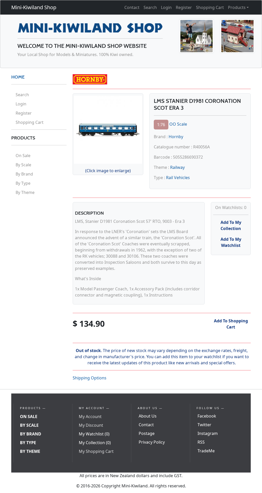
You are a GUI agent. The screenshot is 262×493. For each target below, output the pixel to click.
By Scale (23, 165)
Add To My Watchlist (231, 242)
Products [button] (237, 7)
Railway (177, 167)
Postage (147, 433)
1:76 (161, 124)
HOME (18, 77)
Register (184, 7)
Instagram (208, 433)
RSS (201, 442)
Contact (131, 7)
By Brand (24, 174)
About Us (148, 416)
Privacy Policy (152, 442)
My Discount (91, 425)
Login (166, 7)
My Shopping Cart (96, 451)
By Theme (25, 192)
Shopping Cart (210, 7)
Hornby (176, 136)
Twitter (204, 425)
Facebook (207, 416)
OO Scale (178, 124)
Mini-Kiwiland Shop (33, 7)
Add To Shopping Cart (231, 324)
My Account (90, 416)
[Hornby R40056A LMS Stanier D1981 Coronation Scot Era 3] (108, 129)
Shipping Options (89, 378)
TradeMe (206, 451)
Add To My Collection (231, 225)
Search (150, 7)
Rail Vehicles (178, 177)
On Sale (23, 155)
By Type (23, 183)
